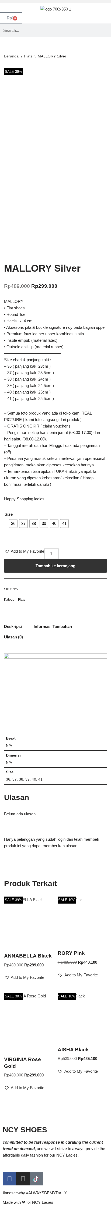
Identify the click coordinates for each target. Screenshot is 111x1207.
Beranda (11, 56)
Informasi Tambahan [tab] (53, 626)
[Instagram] (23, 1178)
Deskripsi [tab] (13, 626)
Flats (28, 56)
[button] (55, 1)
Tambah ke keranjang (55, 565)
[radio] (13, 523)
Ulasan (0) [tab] (13, 637)
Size (9, 514)
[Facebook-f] (9, 1178)
